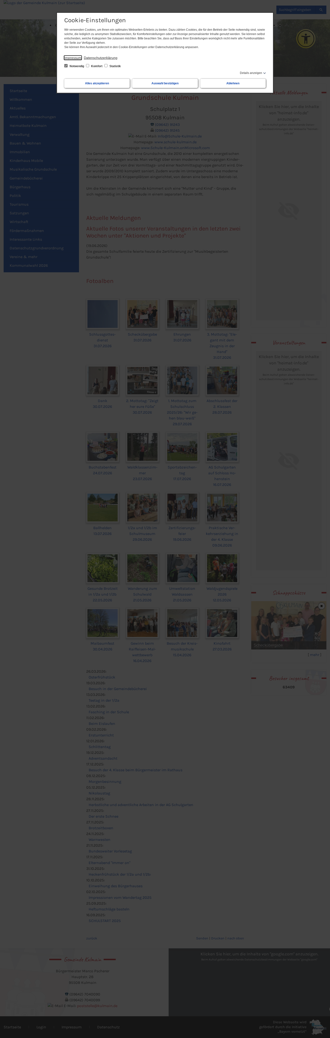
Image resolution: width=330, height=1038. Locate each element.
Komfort (96, 66)
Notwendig (77, 66)
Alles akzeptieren (97, 83)
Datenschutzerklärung (100, 58)
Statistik (115, 66)
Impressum (72, 58)
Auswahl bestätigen (165, 83)
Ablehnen (232, 83)
